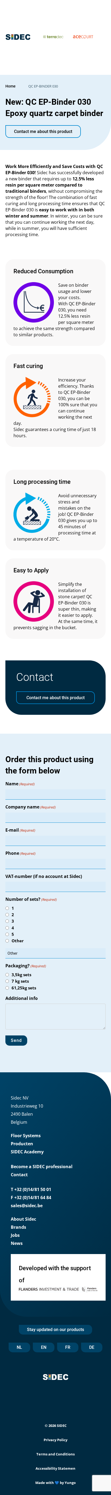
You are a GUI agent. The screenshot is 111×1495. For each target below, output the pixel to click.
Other (18, 940)
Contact (19, 1175)
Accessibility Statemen (55, 1468)
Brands (18, 1227)
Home (10, 86)
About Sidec (23, 1219)
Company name (30, 807)
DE (91, 1347)
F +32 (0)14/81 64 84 (31, 1197)
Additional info (21, 998)
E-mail (20, 830)
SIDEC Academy (27, 1152)
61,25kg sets (24, 987)
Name (20, 784)
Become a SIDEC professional (41, 1167)
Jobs (15, 1235)
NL (19, 1347)
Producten (22, 1144)
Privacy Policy (55, 1439)
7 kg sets (20, 981)
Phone (20, 853)
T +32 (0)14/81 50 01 (31, 1189)
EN (43, 1347)
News (17, 1243)
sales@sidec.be (27, 1206)
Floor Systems (26, 1136)
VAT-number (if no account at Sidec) (43, 876)
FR (67, 1347)
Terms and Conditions (55, 1454)
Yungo (70, 1482)
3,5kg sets (21, 974)
